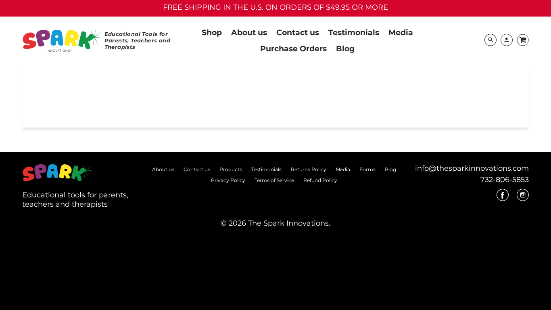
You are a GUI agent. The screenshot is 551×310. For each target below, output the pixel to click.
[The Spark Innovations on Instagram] (523, 197)
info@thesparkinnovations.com (472, 168)
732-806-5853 (504, 179)
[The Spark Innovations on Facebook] (503, 197)
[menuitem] (212, 32)
